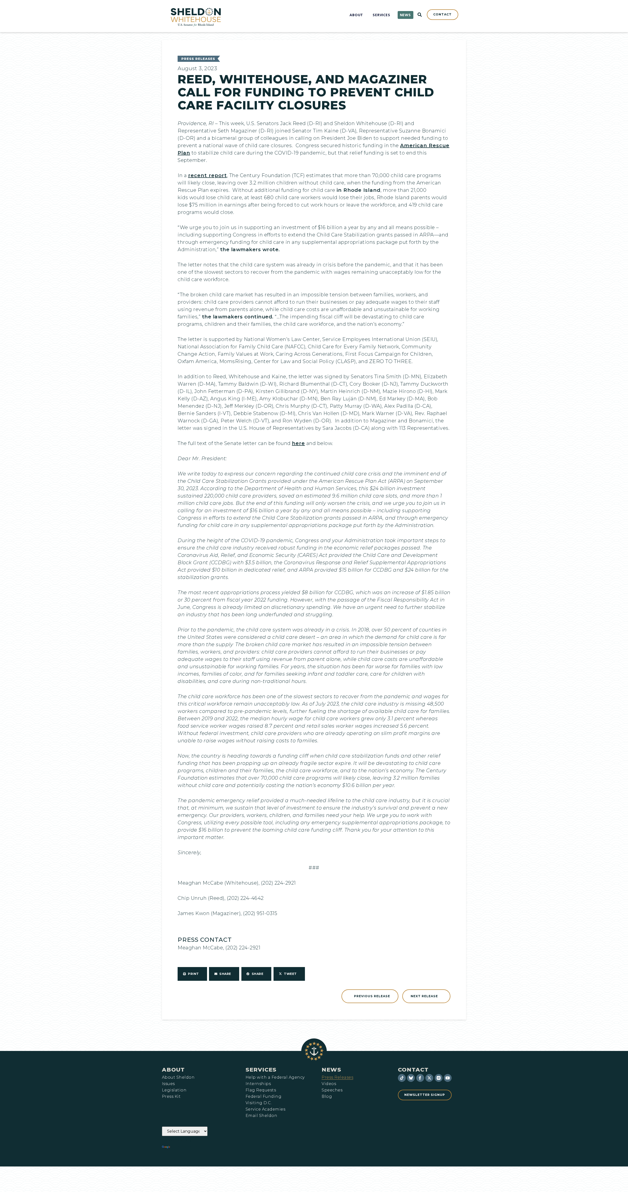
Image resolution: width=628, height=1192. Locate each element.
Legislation (174, 1090)
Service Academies (265, 1109)
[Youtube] (448, 1078)
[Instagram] (439, 1078)
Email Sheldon (261, 1115)
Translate (184, 1147)
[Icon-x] (429, 1078)
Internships (258, 1084)
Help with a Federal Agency (275, 1077)
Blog (327, 1096)
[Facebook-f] (420, 1078)
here (298, 443)
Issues (168, 1084)
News (331, 1069)
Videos (329, 1084)
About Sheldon (178, 1077)
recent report (207, 175)
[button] (192, 974)
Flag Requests (261, 1090)
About (173, 1069)
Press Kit (171, 1096)
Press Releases (198, 59)
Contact (413, 1069)
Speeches (332, 1090)
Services (261, 1069)
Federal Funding (263, 1096)
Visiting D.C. (259, 1103)
